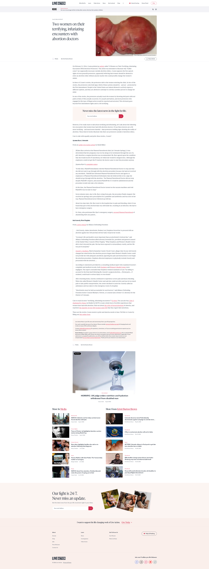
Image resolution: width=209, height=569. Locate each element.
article (102, 66)
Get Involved (111, 3)
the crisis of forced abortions (114, 305)
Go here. (114, 301)
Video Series (97, 3)
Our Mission (112, 536)
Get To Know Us (113, 532)
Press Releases (56, 544)
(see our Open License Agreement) (92, 337)
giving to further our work (112, 324)
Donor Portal (145, 3)
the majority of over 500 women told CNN (93, 308)
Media (56, 59)
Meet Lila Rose (113, 538)
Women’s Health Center (118, 267)
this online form (85, 314)
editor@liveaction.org (85, 328)
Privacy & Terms (67, 562)
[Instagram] (156, 9)
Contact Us (55, 547)
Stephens (104, 267)
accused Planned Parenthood (123, 212)
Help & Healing (135, 3)
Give (154, 3)
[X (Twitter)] (153, 9)
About (54, 532)
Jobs (53, 541)
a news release (81, 225)
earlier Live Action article (87, 145)
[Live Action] (59, 3)
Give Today (126, 522)
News (104, 3)
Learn (89, 3)
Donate (54, 536)
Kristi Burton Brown (127, 409)
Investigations (84, 538)
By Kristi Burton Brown (67, 59)
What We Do (82, 3)
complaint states (91, 164)
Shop (118, 3)
